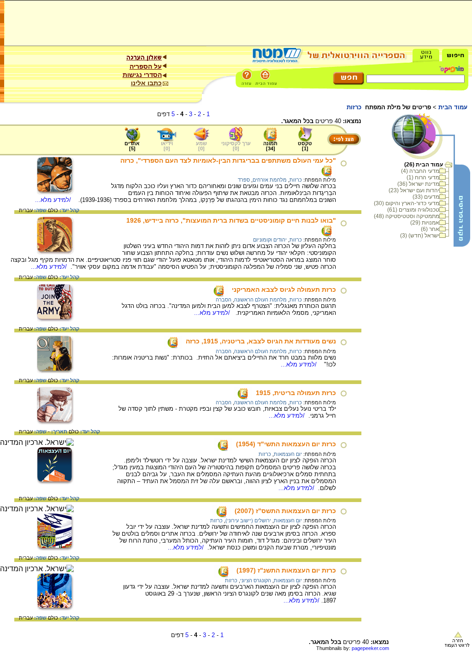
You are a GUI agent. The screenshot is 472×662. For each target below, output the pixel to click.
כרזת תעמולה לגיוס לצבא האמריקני (284, 289)
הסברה (223, 299)
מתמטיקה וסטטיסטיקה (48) (406, 216)
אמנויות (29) (424, 222)
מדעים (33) (426, 197)
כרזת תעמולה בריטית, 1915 (296, 392)
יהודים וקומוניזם (270, 239)
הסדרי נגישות (142, 74)
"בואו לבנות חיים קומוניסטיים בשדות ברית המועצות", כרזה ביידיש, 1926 (231, 220)
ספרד (244, 180)
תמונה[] (270, 146)
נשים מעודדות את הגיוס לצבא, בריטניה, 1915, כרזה (261, 341)
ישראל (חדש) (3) (419, 235)
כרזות (295, 180)
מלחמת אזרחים (270, 180)
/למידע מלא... (54, 199)
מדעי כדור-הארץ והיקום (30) (406, 203)
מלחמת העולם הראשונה (260, 299)
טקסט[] (305, 146)
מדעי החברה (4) (420, 171)
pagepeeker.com (370, 648)
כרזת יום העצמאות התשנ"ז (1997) (286, 570)
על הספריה (146, 66)
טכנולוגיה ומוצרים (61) (413, 210)
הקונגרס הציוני (255, 580)
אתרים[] (132, 146)
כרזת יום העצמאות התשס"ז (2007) (285, 510)
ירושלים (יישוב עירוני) (248, 520)
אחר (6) (430, 229)
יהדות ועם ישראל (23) (414, 190)
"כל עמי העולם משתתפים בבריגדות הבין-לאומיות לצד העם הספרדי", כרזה (228, 160)
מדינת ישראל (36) (418, 184)
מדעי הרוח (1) (423, 177)
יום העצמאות (288, 454)
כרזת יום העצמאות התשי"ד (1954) (286, 444)
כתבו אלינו (146, 83)
